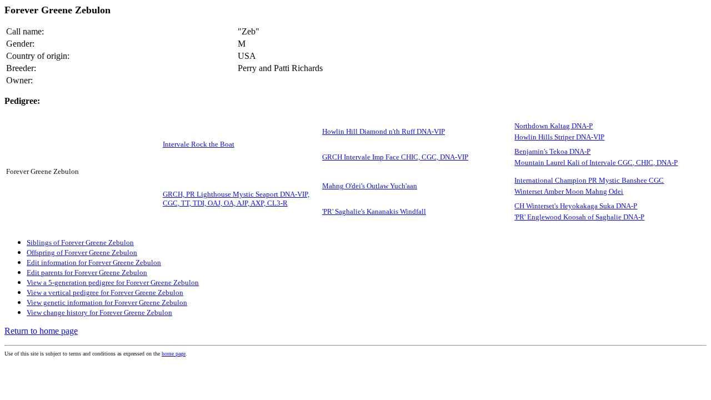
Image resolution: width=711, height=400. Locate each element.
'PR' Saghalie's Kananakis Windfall (374, 211)
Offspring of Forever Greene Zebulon (82, 252)
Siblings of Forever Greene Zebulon (80, 242)
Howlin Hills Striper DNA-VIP (559, 137)
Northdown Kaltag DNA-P (553, 126)
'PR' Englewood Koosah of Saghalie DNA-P (579, 217)
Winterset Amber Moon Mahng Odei (568, 191)
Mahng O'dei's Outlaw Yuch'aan (369, 186)
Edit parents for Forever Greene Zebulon (87, 272)
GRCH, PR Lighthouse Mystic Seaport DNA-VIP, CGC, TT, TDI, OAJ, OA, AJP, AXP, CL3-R (236, 198)
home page (174, 354)
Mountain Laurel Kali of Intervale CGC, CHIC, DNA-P (596, 162)
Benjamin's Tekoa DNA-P (552, 151)
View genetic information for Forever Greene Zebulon (107, 302)
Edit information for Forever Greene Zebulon (94, 262)
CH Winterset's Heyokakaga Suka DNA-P (575, 206)
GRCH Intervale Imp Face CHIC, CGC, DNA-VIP (395, 157)
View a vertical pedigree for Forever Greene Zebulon (105, 292)
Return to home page (41, 331)
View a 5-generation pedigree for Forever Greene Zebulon (113, 282)
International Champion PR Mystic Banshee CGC (589, 180)
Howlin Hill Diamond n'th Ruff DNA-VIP (383, 131)
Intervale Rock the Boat (198, 144)
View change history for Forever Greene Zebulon (99, 312)
